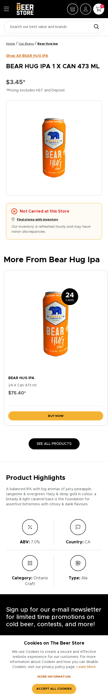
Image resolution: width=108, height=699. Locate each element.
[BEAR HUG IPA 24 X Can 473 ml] (55, 322)
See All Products (54, 444)
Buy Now (56, 415)
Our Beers (26, 43)
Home (10, 43)
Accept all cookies (54, 688)
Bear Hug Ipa (47, 43)
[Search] (95, 27)
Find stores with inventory (37, 219)
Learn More (86, 667)
